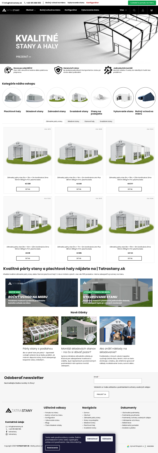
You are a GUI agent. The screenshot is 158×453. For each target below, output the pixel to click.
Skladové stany (89, 423)
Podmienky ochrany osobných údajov (136, 418)
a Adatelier (148, 446)
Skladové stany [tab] (73, 121)
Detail (27, 189)
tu (80, 442)
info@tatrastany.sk (13, 3)
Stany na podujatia (91, 420)
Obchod (87, 415)
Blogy (47, 423)
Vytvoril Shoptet (136, 446)
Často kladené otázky (53, 425)
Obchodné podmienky (130, 413)
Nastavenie (52, 447)
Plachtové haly (89, 425)
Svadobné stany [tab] (106, 121)
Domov (86, 413)
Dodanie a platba (128, 428)
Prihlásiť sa (101, 394)
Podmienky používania (130, 415)
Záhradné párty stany (92, 418)
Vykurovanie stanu (76, 2)
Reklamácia (126, 423)
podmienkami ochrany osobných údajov (134, 387)
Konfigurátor (92, 2)
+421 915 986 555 (33, 3)
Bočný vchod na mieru (55, 2)
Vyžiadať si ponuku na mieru (142, 3)
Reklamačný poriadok (130, 425)
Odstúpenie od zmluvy (131, 420)
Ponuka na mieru (51, 413)
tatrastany (13, 432)
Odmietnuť (92, 439)
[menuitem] (31, 10)
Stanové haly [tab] (89, 121)
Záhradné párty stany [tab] (54, 121)
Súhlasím (106, 439)
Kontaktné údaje (14, 422)
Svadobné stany (90, 428)
